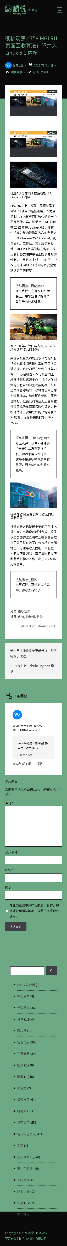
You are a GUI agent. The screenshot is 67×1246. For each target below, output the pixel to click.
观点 (20, 1203)
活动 (20, 1145)
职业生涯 (23, 1191)
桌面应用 (23, 1122)
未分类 (21, 1088)
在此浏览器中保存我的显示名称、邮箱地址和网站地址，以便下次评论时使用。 (34, 910)
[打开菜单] (59, 10)
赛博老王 (18, 65)
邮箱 (9, 870)
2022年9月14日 (22, 763)
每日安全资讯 (26, 1134)
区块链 (21, 1030)
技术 (20, 1065)
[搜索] (51, 970)
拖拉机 (30, 616)
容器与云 (23, 1042)
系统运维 (23, 1180)
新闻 (20, 1076)
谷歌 (40, 616)
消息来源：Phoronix (30, 285)
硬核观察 (16, 72)
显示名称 (12, 852)
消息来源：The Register (32, 437)
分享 (20, 1019)
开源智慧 (23, 1053)
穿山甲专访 (25, 1168)
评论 (9, 803)
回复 (39, 763)
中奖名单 (23, 996)
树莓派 (21, 1111)
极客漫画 (23, 1099)
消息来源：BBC (26, 579)
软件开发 (23, 1214)
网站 (8, 887)
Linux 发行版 (26, 984)
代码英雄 (23, 1007)
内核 (21, 616)
